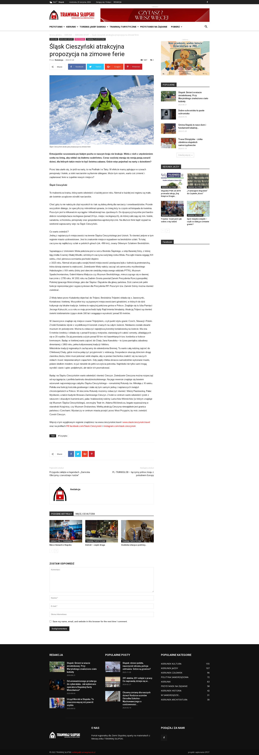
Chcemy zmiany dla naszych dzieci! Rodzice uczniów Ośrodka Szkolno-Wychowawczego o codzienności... (136, 698)
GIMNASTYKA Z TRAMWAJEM (61, 541)
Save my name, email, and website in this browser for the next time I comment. (90, 621)
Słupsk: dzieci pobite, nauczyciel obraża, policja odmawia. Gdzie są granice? (137, 666)
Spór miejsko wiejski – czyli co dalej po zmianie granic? (198, 221)
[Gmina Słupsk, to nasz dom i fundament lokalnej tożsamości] (168, 128)
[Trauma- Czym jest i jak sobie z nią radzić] (172, 208)
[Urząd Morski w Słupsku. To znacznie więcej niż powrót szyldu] (56, 703)
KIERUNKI (71, 26)
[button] (206, 27)
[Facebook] (207, 2)
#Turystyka (62, 436)
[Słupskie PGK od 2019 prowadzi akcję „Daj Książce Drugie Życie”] (172, 180)
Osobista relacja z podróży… (133, 545)
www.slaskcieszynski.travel (136, 422)
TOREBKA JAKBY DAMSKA (93, 26)
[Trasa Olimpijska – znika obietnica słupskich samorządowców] (168, 143)
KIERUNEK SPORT (82, 35)
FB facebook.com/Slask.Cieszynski (83, 426)
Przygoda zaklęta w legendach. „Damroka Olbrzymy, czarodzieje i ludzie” (69, 474)
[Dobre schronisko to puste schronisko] (168, 114)
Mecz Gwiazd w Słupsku (60, 545)
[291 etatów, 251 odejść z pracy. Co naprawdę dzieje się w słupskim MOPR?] (112, 682)
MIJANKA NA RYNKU (169, 187)
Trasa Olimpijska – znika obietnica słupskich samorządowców (190, 142)
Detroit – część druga (95, 545)
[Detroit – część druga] (101, 531)
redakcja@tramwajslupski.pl (83, 752)
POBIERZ (175, 26)
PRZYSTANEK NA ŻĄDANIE (153, 26)
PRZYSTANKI (56, 26)
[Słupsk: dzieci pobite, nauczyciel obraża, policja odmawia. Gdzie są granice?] (112, 667)
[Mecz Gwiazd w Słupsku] (65, 531)
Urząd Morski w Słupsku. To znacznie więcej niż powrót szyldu (80, 702)
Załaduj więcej (184, 155)
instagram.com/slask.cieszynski (120, 426)
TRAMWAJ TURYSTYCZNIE (123, 26)
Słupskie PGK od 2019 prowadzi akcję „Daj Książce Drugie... (171, 193)
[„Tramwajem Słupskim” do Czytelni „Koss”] (198, 180)
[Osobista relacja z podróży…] (137, 531)
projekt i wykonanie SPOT (199, 752)
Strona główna (55, 35)
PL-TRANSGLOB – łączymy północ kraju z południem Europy (133, 474)
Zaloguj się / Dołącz (103, 2)
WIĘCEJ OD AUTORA (85, 514)
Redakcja (59, 60)
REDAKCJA (117, 2)
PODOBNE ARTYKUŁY (61, 514)
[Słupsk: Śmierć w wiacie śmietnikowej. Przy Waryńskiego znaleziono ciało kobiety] (168, 96)
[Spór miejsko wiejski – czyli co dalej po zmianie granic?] (198, 208)
